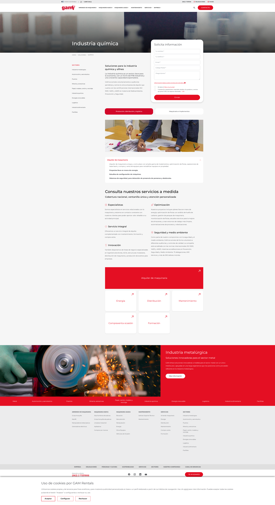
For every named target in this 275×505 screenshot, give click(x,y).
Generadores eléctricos (79, 426)
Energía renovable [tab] (178, 401)
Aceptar (48, 499)
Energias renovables (78, 98)
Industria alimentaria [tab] (233, 401)
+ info (182, 91)
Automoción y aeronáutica (80, 74)
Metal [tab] (15, 401)
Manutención (120, 419)
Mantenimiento (187, 301)
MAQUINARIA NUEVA (105, 7)
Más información (175, 376)
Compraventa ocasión (120, 323)
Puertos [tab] (69, 401)
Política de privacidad (169, 87)
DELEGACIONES (200, 1)
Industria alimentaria (78, 107)
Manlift (74, 419)
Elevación (119, 415)
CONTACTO (205, 8)
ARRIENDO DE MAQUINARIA (87, 7)
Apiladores (97, 426)
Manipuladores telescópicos (81, 423)
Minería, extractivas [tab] (96, 401)
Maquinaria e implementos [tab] (179, 111)
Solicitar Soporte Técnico (146, 415)
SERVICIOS (148, 7)
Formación (154, 323)
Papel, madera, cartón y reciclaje (82, 88)
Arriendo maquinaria (167, 415)
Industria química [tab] (151, 401)
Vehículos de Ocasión (123, 434)
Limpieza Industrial (100, 423)
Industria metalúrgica (79, 69)
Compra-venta (165, 430)
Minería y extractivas (78, 84)
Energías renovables (189, 439)
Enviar (177, 97)
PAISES (211, 1)
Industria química (77, 93)
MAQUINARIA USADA (121, 7)
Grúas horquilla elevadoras (102, 419)
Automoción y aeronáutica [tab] (42, 401)
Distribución (154, 301)
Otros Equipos (121, 430)
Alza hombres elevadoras (102, 415)
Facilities (75, 112)
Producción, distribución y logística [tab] (129, 111)
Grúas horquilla (77, 415)
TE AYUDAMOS (194, 474)
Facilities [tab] (260, 401)
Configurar (65, 499)
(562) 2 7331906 (186, 1)
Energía (120, 301)
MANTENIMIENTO (136, 7)
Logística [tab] (205, 401)
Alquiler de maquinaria (117, 160)
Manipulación (120, 423)
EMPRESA (157, 7)
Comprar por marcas (101, 430)
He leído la (166, 87)
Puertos (74, 79)
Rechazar (83, 499)
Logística (75, 102)
